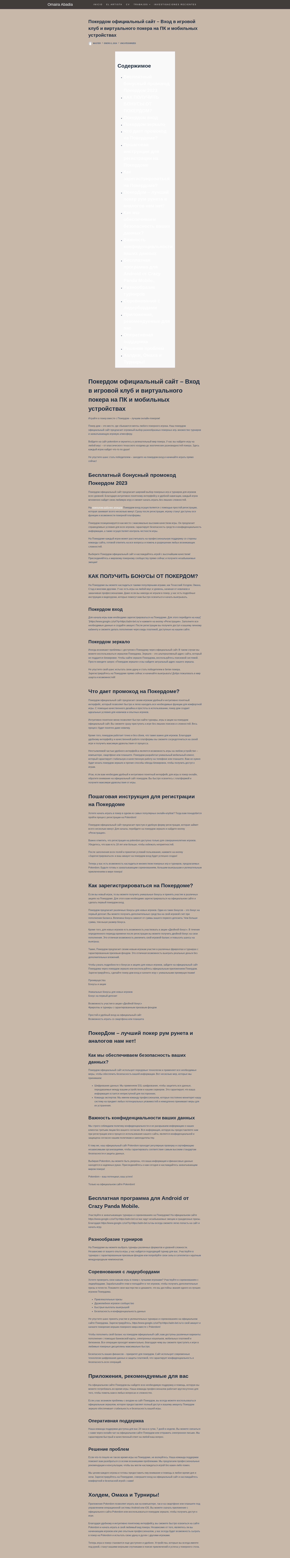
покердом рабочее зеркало (107, 507)
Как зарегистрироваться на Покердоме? (147, 178)
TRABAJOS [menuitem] (141, 4)
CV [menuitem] (128, 4)
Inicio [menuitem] (98, 4)
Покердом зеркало (144, 124)
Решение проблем (144, 348)
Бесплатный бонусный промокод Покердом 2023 (146, 83)
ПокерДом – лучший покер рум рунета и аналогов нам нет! (146, 199)
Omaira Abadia (60, 4)
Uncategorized (128, 43)
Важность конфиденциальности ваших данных (148, 246)
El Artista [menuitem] (114, 4)
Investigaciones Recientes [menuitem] (175, 4)
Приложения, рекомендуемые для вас (147, 321)
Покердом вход (141, 117)
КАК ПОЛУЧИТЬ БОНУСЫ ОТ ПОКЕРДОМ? (141, 104)
